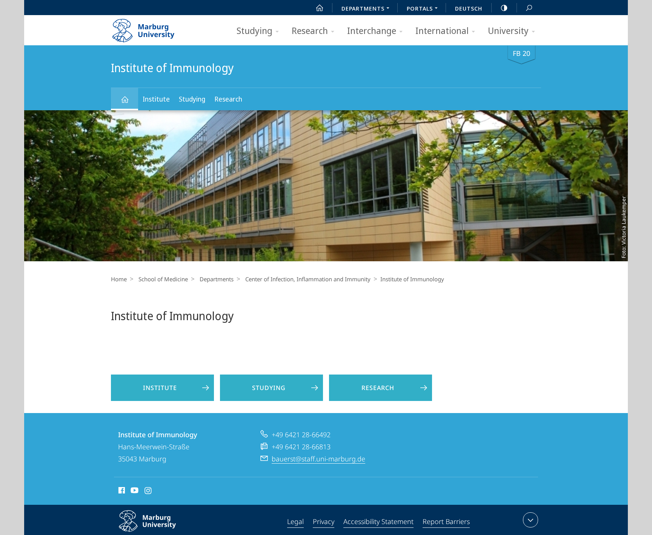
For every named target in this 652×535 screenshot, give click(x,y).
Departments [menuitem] (362, 8)
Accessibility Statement (378, 521)
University (508, 30)
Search (529, 7)
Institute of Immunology (124, 99)
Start (319, 7)
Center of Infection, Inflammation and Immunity (308, 279)
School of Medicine (163, 279)
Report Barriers (446, 521)
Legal (295, 521)
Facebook (121, 492)
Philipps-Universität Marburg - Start (158, 27)
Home (119, 279)
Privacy (323, 521)
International (442, 30)
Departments (217, 279)
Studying (254, 30)
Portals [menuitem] (420, 8)
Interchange (371, 30)
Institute (156, 98)
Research (310, 30)
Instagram (148, 492)
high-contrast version (504, 7)
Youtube (133, 492)
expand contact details (530, 519)
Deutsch (468, 8)
